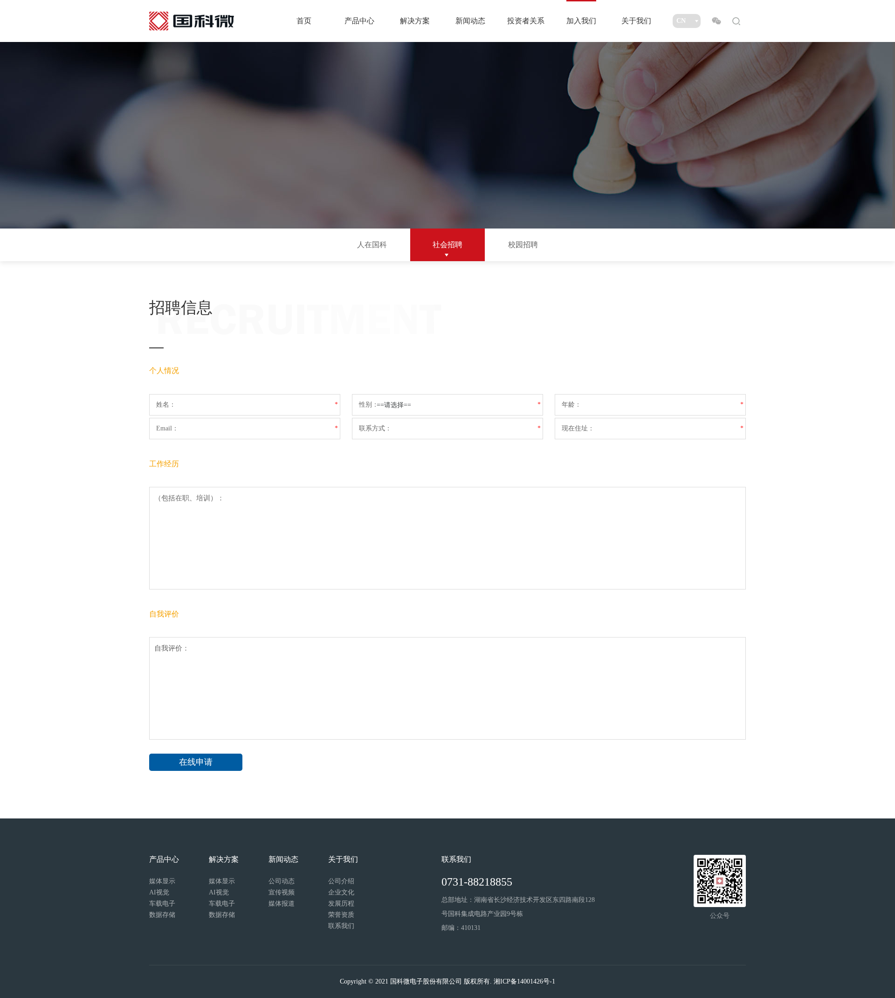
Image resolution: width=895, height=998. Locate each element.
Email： (167, 428)
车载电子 (162, 903)
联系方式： (375, 428)
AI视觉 (159, 892)
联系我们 (341, 925)
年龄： (571, 404)
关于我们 (636, 21)
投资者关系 (525, 21)
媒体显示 (162, 881)
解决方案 (415, 21)
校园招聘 (523, 245)
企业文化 (341, 892)
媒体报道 (281, 903)
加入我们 (581, 21)
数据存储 (162, 914)
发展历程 (341, 903)
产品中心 (359, 21)
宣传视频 (281, 892)
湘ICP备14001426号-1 (524, 981)
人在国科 (372, 245)
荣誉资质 (341, 914)
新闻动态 (470, 21)
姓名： (166, 404)
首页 (303, 21)
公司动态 (281, 881)
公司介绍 (341, 881)
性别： (369, 404)
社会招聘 (447, 245)
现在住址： (578, 428)
